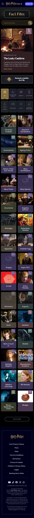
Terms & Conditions (16, 455)
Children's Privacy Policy (16, 466)
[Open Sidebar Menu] (3, 3)
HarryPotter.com (15, 490)
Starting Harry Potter (16, 473)
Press (16, 448)
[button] (17, 79)
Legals (16, 470)
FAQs (16, 451)
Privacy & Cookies (16, 462)
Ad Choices (16, 459)
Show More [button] (17, 419)
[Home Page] (11, 4)
